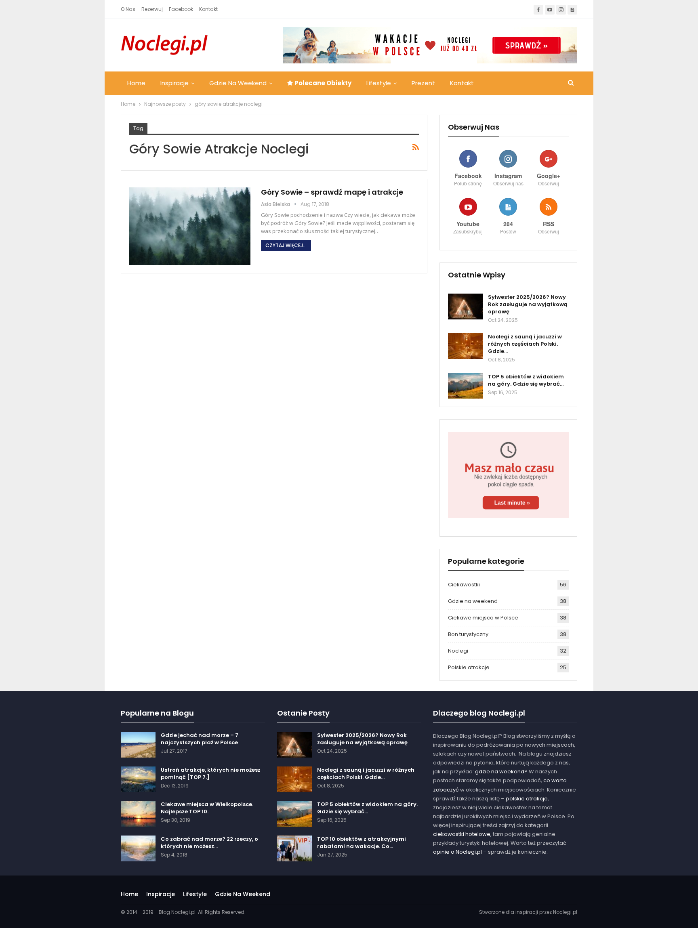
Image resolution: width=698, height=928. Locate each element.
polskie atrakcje (527, 798)
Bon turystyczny (468, 634)
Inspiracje (174, 83)
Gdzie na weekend (238, 83)
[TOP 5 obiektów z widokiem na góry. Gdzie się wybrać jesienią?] (465, 386)
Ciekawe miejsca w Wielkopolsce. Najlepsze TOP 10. (207, 807)
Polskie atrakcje (469, 667)
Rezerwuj (152, 9)
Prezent (423, 83)
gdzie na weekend (499, 771)
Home (136, 83)
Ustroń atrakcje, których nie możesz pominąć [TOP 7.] (211, 773)
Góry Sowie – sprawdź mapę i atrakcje (332, 192)
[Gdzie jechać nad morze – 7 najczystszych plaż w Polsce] (138, 745)
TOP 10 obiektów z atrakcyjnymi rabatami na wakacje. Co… (361, 842)
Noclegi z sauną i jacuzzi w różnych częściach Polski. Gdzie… (525, 344)
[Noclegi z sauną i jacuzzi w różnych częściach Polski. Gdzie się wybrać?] (465, 346)
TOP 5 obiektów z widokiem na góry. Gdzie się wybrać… (526, 380)
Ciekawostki (464, 584)
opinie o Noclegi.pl (457, 852)
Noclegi (458, 651)
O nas (128, 9)
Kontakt (208, 9)
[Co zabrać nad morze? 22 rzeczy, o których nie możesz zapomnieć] (138, 848)
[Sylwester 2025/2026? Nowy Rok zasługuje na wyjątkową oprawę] (465, 306)
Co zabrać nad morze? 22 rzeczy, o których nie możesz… (209, 842)
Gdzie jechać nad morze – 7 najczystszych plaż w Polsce (199, 738)
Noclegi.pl (565, 912)
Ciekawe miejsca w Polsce (483, 617)
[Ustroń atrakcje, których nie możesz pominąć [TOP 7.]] (138, 779)
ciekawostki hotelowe (461, 834)
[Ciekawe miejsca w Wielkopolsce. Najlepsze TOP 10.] (138, 814)
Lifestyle (378, 83)
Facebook (181, 9)
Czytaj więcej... (286, 245)
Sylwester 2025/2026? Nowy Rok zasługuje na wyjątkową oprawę (528, 304)
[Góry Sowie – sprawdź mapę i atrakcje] (189, 226)
